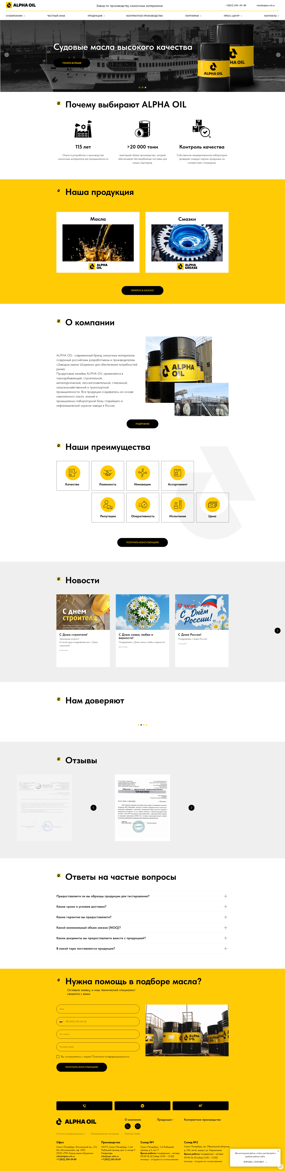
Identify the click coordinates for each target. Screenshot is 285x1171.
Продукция (95, 15)
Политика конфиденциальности (70, 1133)
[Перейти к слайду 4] (146, 724)
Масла (98, 219)
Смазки (187, 219)
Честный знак (56, 15)
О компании (133, 1119)
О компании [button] (14, 15)
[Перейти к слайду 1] (139, 87)
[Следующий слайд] (278, 55)
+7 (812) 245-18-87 (111, 1159)
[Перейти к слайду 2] (142, 87)
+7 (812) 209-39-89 (66, 1159)
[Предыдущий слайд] (6, 55)
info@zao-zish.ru (110, 1156)
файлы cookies (256, 1153)
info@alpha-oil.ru (65, 1156)
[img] (98, 242)
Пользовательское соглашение (105, 1133)
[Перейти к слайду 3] (145, 87)
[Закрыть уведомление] (278, 1151)
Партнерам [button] (192, 15)
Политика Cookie (132, 1133)
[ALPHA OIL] (143, 1105)
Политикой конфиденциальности (110, 1056)
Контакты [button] (270, 15)
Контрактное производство (144, 15)
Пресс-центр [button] (232, 15)
